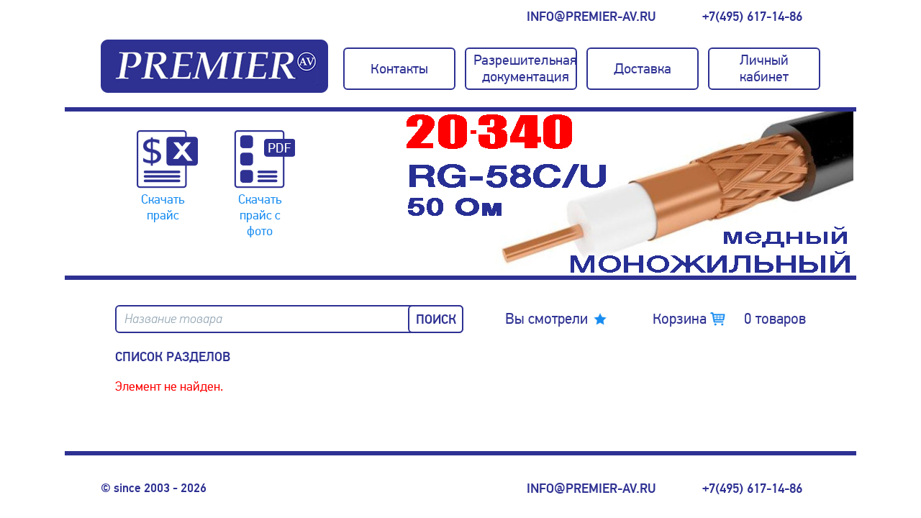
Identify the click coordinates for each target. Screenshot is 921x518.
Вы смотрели (546, 318)
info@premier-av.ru (591, 16)
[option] (629, 194)
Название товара (173, 319)
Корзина (729, 318)
